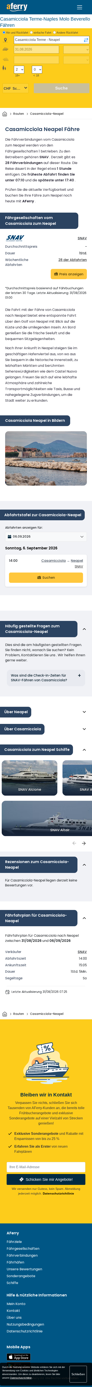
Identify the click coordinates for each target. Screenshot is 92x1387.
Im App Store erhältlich (19, 1356)
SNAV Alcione (29, 789)
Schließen (78, 1374)
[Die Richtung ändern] (86, 40)
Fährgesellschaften (23, 1248)
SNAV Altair (60, 830)
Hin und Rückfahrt (17, 32)
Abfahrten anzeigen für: (24, 527)
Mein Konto (16, 1303)
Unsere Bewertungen (24, 1269)
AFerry (13, 1233)
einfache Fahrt (42, 32)
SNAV (82, 238)
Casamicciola (53, 560)
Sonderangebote (21, 1276)
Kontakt (13, 1310)
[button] (46, 537)
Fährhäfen (15, 1262)
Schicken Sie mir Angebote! (49, 1179)
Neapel (77, 560)
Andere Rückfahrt (67, 32)
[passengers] (74, 843)
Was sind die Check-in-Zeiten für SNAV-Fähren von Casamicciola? (39, 678)
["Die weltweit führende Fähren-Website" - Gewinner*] (17, 7)
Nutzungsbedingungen (25, 1324)
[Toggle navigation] (79, 7)
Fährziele (14, 1241)
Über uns (14, 1317)
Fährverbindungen (22, 1255)
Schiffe (12, 1282)
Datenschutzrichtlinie (58, 1193)
